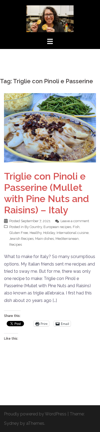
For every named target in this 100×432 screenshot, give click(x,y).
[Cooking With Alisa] (50, 18)
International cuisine (73, 233)
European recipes (57, 227)
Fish (76, 227)
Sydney (11, 423)
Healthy (36, 233)
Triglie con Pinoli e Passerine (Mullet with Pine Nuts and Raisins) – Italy (46, 192)
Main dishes (44, 239)
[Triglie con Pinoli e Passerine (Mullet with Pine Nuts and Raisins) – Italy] (50, 127)
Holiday (49, 233)
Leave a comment (75, 221)
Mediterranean (67, 239)
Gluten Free (18, 233)
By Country (33, 227)
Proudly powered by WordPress (35, 413)
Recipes (15, 244)
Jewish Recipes (21, 239)
